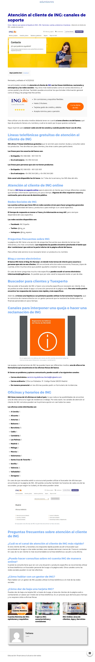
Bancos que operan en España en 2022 (25, 25)
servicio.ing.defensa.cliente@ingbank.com (44, 377)
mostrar (26, 73)
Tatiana (29, 633)
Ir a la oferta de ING (75, 106)
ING (49, 85)
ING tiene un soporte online (27, 190)
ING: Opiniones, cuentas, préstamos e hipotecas (54, 25)
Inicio (9, 25)
